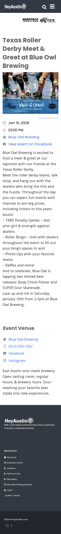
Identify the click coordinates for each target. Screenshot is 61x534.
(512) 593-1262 (21, 346)
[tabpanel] (26, 20)
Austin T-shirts (12, 495)
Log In (10, 490)
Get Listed (12, 479)
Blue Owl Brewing (23, 137)
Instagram (17, 360)
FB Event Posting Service (19, 484)
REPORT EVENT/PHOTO (48, 118)
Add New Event (15, 462)
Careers (11, 468)
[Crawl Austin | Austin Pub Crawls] (44, 20)
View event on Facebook (30, 144)
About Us (11, 457)
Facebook (16, 353)
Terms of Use (13, 473)
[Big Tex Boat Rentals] (26, 20)
